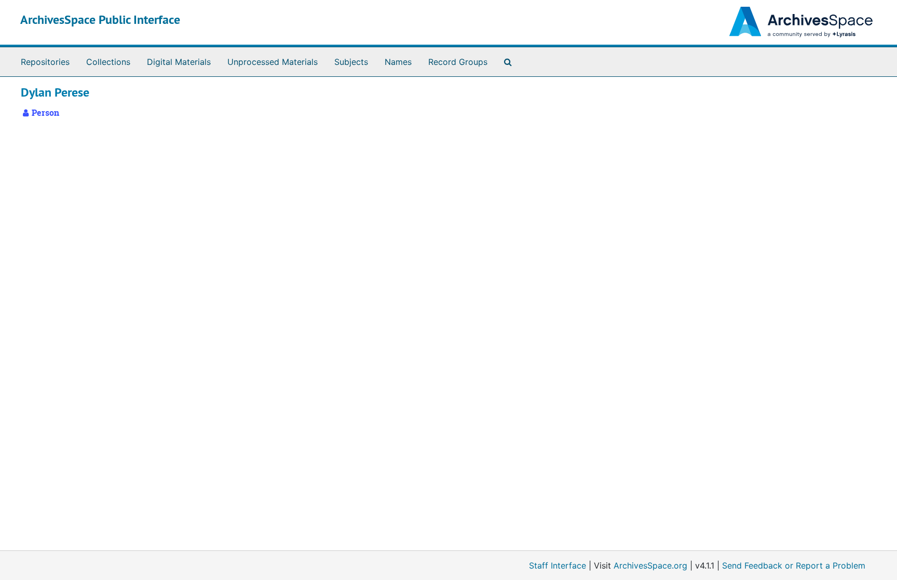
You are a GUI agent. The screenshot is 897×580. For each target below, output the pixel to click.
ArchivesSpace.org (650, 565)
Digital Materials (179, 62)
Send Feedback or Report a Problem (793, 565)
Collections (108, 62)
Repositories (45, 62)
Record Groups (457, 62)
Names (398, 62)
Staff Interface (557, 565)
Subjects (351, 62)
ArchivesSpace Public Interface (100, 19)
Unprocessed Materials (272, 62)
